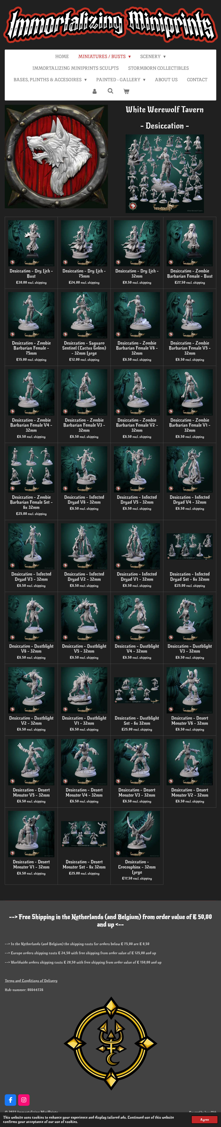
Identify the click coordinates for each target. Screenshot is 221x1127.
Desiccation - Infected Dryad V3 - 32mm (31, 577)
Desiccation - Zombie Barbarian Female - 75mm (31, 348)
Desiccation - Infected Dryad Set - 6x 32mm (190, 577)
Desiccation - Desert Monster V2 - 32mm (189, 792)
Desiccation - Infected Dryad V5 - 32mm (137, 500)
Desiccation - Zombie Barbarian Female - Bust (190, 273)
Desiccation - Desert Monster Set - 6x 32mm (84, 864)
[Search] (110, 91)
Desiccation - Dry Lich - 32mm (137, 273)
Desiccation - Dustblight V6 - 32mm (31, 649)
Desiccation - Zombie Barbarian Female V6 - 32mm (137, 348)
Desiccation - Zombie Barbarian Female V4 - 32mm (31, 425)
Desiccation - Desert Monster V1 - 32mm (31, 864)
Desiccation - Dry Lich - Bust (31, 273)
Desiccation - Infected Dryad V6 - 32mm (84, 500)
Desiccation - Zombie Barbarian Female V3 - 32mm (84, 425)
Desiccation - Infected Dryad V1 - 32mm (137, 577)
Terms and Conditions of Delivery (31, 980)
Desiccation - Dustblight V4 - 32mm (137, 649)
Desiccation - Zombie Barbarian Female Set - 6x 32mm (31, 502)
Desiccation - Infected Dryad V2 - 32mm (84, 577)
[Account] (94, 91)
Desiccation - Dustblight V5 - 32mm (84, 649)
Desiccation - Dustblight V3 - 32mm (189, 649)
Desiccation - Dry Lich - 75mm (84, 273)
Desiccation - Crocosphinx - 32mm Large (137, 867)
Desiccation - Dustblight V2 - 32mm (31, 721)
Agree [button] (204, 1120)
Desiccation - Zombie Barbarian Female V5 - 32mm (190, 348)
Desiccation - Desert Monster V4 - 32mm (84, 792)
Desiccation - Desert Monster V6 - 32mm (189, 721)
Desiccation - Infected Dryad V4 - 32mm (190, 500)
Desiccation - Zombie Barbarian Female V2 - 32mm (137, 425)
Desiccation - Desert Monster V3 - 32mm (136, 792)
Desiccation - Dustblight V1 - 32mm (84, 721)
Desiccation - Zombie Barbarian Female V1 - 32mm (189, 425)
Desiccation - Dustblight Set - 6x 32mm (137, 721)
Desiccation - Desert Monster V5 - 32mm (31, 792)
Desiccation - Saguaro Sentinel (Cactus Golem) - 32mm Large (84, 348)
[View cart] (126, 91)
